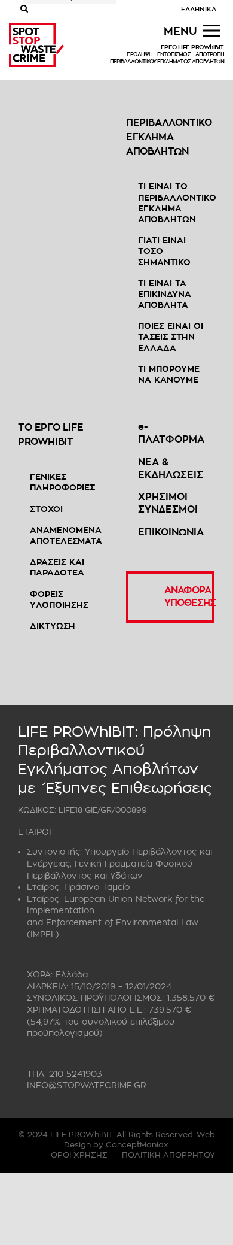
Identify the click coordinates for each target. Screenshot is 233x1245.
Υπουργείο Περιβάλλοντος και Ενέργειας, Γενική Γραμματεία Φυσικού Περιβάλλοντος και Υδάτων (119, 863)
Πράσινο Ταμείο (97, 887)
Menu (180, 31)
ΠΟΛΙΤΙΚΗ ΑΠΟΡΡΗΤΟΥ (168, 1155)
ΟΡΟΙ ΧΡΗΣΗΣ (79, 1155)
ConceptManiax (137, 1145)
